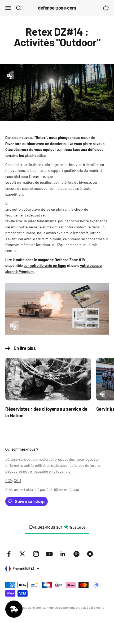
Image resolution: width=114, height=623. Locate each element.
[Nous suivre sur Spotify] (76, 553)
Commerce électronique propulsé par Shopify (73, 607)
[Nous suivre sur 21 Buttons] (90, 553)
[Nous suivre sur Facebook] (8, 553)
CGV (8, 480)
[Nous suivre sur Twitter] (22, 553)
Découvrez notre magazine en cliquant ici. (39, 471)
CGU (17, 480)
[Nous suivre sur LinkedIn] (63, 553)
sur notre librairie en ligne (45, 265)
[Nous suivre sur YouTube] (49, 553)
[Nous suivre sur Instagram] (36, 553)
